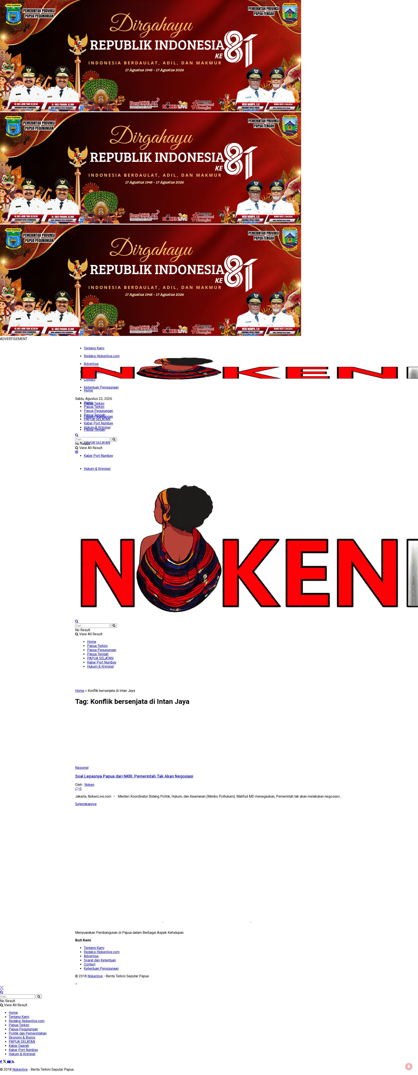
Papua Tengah (94, 430)
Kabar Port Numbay (98, 423)
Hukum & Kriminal (97, 427)
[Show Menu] (76, 452)
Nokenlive (95, 976)
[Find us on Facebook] (1, 1062)
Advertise (91, 956)
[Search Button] (76, 435)
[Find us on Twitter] (5, 1062)
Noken (89, 785)
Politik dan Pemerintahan (28, 1033)
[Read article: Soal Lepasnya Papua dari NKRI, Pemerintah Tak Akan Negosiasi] (209, 738)
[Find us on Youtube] (9, 1062)
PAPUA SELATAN (97, 443)
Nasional (81, 768)
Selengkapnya (85, 804)
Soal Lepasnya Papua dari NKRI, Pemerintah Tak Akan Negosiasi (134, 776)
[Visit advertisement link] (150, 110)
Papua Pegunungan (98, 411)
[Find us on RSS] (13, 1062)
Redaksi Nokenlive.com (102, 952)
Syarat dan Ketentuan (100, 960)
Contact (89, 964)
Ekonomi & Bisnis (22, 1037)
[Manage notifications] (408, 1066)
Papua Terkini (94, 403)
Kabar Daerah (19, 1046)
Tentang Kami (94, 348)
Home (88, 390)
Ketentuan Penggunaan (101, 387)
